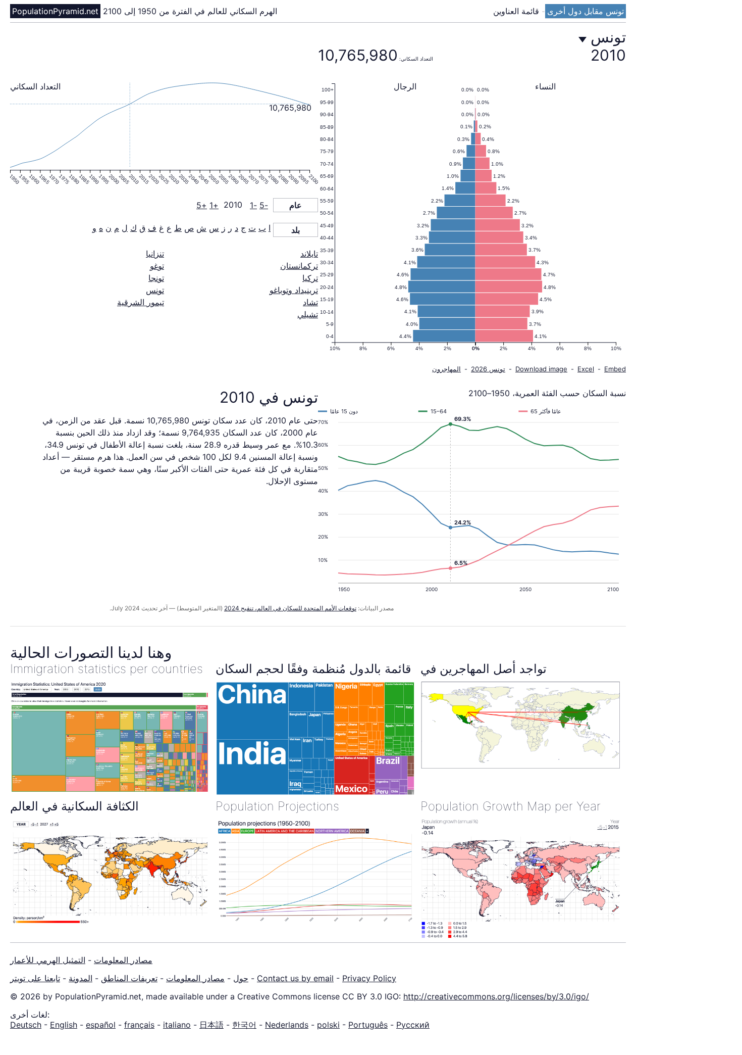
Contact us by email (295, 978)
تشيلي (307, 314)
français (139, 1025)
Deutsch (25, 1025)
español (101, 1025)
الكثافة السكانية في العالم (74, 806)
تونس (155, 290)
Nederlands (286, 1025)
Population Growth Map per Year (510, 806)
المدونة (80, 978)
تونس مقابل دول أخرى (585, 11)
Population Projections (277, 806)
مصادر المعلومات (123, 960)
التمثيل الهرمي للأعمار (47, 960)
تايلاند (309, 254)
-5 (263, 205)
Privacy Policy (369, 978)
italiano (177, 1025)
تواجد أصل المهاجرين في (483, 668)
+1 (214, 205)
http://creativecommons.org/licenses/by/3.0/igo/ (496, 996)
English (63, 1025)
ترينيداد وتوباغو (294, 290)
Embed (615, 369)
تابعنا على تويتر (35, 978)
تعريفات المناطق (129, 978)
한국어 (244, 1025)
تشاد (310, 302)
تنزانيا (155, 254)
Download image (541, 369)
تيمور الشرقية (140, 302)
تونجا (156, 278)
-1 (253, 205)
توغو (157, 266)
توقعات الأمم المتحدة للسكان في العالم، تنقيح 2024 (290, 608)
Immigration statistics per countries (106, 668)
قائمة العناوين (517, 11)
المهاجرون (446, 369)
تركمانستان (299, 266)
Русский (413, 1025)
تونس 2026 (488, 369)
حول (240, 978)
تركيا (310, 278)
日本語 (211, 1025)
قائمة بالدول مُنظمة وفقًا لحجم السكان (313, 668)
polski (328, 1025)
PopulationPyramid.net (55, 11)
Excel (585, 369)
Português (368, 1025)
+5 (201, 205)
